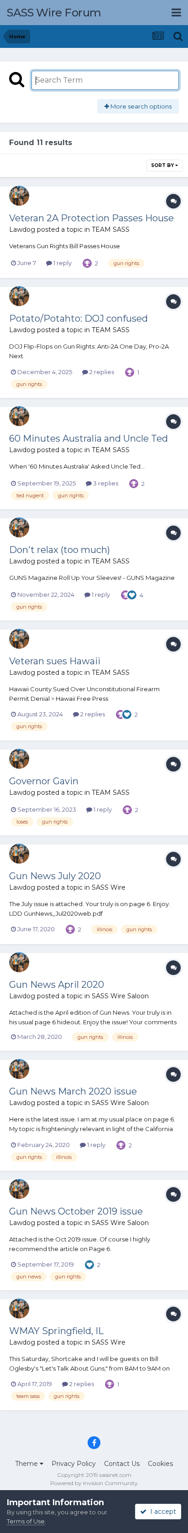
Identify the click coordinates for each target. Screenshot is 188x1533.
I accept (161, 1511)
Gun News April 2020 (56, 984)
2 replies (101, 371)
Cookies (160, 1464)
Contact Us (122, 1464)
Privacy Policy (74, 1464)
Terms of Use (26, 1521)
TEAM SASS (111, 229)
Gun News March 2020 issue (73, 1091)
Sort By (163, 165)
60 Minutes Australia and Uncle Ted (88, 438)
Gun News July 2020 (55, 876)
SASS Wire (108, 887)
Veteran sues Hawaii (54, 661)
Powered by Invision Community (94, 1483)
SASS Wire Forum (54, 12)
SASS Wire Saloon (120, 996)
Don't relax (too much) (59, 549)
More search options (140, 106)
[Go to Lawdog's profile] (19, 196)
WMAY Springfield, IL (56, 1330)
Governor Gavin (43, 781)
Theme (27, 1464)
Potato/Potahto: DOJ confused (78, 318)
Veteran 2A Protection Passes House (91, 218)
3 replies (105, 483)
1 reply (62, 262)
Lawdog (22, 229)
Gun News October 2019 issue (76, 1211)
